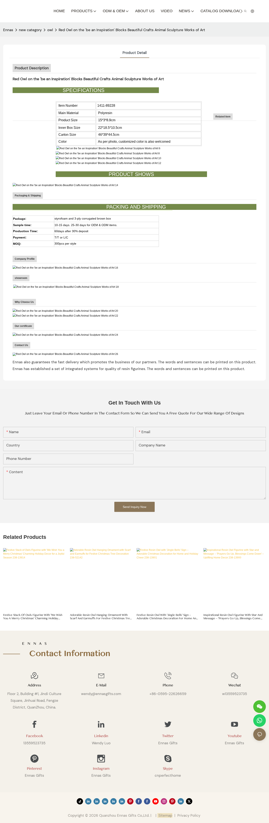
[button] (241, 11)
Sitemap (164, 815)
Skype (168, 768)
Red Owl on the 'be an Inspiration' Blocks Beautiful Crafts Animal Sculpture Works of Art (132, 30)
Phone (168, 685)
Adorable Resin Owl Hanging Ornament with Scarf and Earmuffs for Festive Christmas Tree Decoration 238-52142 (101, 617)
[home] (66, 354)
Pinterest (34, 768)
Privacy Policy (188, 815)
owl (50, 30)
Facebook (34, 736)
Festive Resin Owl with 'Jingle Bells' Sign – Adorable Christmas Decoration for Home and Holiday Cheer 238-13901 (167, 617)
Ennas (8, 30)
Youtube (235, 736)
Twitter (168, 736)
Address (34, 685)
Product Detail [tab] (135, 52)
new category (30, 30)
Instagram (101, 768)
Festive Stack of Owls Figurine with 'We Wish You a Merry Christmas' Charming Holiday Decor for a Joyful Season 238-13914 (32, 617)
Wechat (234, 685)
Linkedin (101, 736)
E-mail (101, 685)
